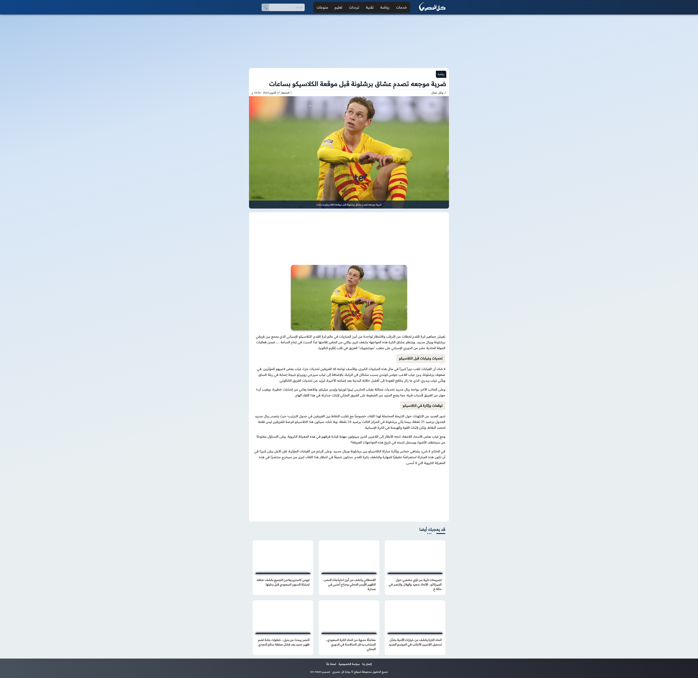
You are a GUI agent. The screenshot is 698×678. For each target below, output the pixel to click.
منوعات (322, 7)
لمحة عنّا (331, 664)
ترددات (354, 7)
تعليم (338, 7)
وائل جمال (437, 92)
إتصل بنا (367, 664)
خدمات (401, 7)
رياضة (385, 7)
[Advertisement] (349, 39)
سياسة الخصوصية (349, 664)
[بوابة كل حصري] (432, 7)
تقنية (370, 7)
